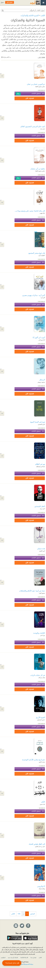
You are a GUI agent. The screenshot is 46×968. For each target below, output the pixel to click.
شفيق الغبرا (42, 593)
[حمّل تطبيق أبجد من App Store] (30, 938)
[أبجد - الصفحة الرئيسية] (32, 3)
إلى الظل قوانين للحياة (37, 844)
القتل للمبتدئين (39, 506)
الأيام (43, 802)
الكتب (43, 15)
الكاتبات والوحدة (39, 633)
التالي (13, 914)
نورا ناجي (42, 635)
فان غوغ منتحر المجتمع (37, 253)
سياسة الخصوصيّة (28, 964)
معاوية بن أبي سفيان (37, 168)
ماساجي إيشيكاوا (40, 466)
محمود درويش (41, 382)
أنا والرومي (41, 886)
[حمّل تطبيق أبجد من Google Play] (14, 938)
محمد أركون (42, 762)
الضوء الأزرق (40, 717)
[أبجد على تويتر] (22, 925)
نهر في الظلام (40, 464)
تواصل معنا (33, 957)
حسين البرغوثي (41, 720)
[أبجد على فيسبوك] (28, 925)
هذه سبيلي (41, 548)
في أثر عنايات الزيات (37, 675)
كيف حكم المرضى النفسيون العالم (33, 126)
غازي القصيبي (41, 424)
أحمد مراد (42, 508)
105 (19, 914)
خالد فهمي (42, 213)
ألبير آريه (43, 297)
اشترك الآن (29, 98)
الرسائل (42, 379)
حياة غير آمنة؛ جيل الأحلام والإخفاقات (32, 591)
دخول (2, 2)
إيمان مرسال (41, 677)
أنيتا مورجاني (42, 340)
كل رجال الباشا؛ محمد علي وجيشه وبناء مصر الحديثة (30, 211)
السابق (32, 914)
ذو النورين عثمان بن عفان (36, 84)
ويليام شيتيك (42, 888)
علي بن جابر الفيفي (40, 846)
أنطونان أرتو (42, 255)
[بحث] (2, 10)
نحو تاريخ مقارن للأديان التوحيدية (33, 759)
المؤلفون (3, 957)
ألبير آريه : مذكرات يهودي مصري (33, 295)
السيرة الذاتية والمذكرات (30, 15)
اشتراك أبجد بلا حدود (13, 957)
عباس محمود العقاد (40, 86)
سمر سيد (42, 129)
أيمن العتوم (42, 551)
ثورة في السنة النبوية (37, 422)
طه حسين (42, 804)
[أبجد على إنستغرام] (15, 925)
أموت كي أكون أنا (39, 337)
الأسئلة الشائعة (24, 957)
